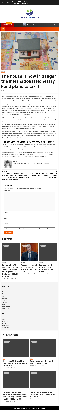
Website (6, 223)
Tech (4, 358)
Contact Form (24, 3)
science (4, 300)
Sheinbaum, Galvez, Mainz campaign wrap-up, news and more (35, 24)
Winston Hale (6, 90)
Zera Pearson (42, 398)
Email (6, 218)
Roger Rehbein (14, 367)
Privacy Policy (21, 1)
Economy (4, 298)
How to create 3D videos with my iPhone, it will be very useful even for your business (15, 363)
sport (3, 304)
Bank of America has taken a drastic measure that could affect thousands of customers (42, 394)
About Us (14, 1)
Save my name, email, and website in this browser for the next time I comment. (27, 229)
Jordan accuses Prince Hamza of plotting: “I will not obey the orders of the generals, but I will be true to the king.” (43, 174)
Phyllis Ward (41, 365)
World (3, 296)
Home (4, 292)
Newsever (34, 408)
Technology (5, 302)
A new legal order (31, 144)
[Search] (56, 28)
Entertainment (6, 306)
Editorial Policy (16, 3)
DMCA (27, 1)
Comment (7, 190)
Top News (3, 71)
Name (6, 212)
